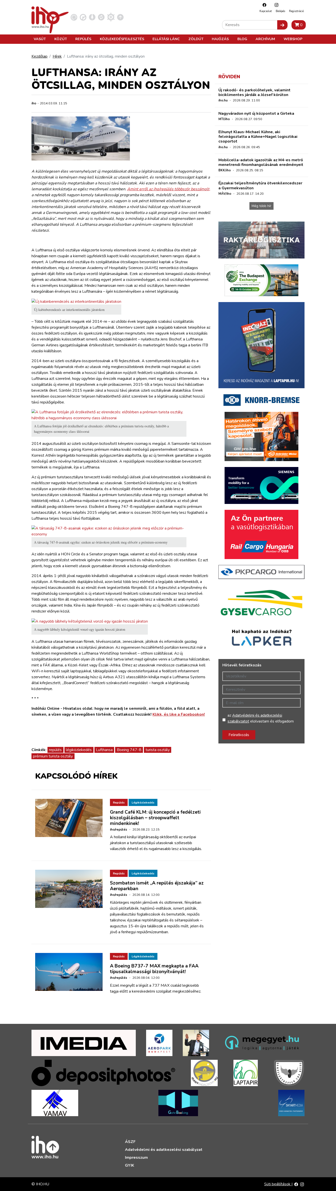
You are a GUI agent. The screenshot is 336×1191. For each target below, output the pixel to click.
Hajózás (220, 38)
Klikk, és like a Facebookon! (179, 714)
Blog (242, 38)
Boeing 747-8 (129, 750)
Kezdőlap (39, 56)
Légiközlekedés (143, 803)
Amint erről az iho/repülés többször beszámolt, (168, 189)
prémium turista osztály (53, 756)
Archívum (265, 38)
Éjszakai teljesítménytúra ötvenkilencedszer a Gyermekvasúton (260, 185)
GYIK (129, 1165)
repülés (55, 750)
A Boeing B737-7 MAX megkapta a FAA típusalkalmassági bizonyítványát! (154, 969)
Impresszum (136, 1157)
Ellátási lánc (166, 38)
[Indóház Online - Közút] (83, 17)
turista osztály (158, 750)
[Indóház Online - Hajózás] (111, 17)
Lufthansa (104, 750)
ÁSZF (130, 1141)
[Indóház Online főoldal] (120, 17)
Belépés (280, 11)
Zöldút (195, 38)
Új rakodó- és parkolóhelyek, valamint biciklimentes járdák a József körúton (254, 92)
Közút (60, 38)
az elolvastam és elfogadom (261, 718)
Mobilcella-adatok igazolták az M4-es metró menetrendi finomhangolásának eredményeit (260, 162)
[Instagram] (275, 5)
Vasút (40, 38)
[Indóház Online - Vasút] (74, 17)
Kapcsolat (266, 11)
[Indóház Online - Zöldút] (101, 17)
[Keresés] (282, 25)
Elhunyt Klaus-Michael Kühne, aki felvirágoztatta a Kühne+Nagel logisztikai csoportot (257, 136)
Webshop (293, 38)
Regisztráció (296, 11)
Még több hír (261, 206)
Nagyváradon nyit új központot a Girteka (256, 113)
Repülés (83, 38)
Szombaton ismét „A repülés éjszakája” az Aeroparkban (157, 886)
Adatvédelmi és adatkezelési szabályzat (163, 1149)
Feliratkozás (239, 735)
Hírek (57, 56)
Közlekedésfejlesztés (122, 38)
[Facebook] (263, 5)
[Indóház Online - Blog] (92, 17)
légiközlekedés (79, 750)
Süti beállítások (277, 1184)
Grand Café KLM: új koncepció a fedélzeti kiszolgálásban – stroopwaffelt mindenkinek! (155, 818)
